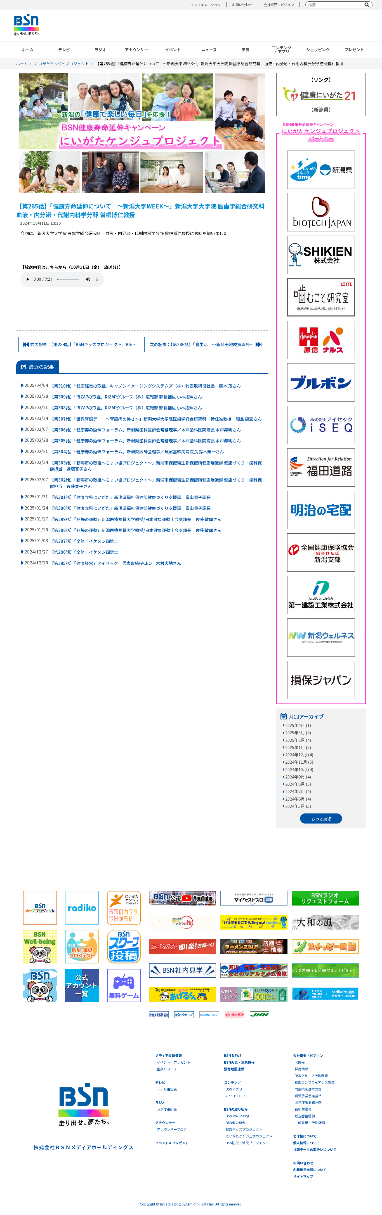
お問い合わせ (242, 4)
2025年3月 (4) (298, 732)
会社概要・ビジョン (279, 4)
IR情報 (300, 1062)
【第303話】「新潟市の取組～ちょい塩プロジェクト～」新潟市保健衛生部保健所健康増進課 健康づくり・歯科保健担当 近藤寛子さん (156, 466)
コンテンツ (232, 1082)
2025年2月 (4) (298, 740)
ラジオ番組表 (167, 1109)
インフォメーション (205, 4)
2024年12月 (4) (299, 754)
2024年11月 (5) (299, 762)
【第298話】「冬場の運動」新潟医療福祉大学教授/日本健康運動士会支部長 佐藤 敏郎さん (135, 530)
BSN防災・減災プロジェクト (247, 1142)
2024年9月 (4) (298, 777)
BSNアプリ (234, 1089)
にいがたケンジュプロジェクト (61, 63)
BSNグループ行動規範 (311, 1075)
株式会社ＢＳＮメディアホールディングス (83, 1147)
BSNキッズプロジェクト (244, 1129)
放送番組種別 (305, 1115)
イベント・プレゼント (173, 1062)
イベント (173, 49)
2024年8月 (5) (298, 784)
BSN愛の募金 (236, 1122)
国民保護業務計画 (308, 1102)
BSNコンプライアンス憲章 (315, 1082)
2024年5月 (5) (298, 806)
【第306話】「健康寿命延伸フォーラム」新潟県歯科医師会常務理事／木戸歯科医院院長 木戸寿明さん (145, 430)
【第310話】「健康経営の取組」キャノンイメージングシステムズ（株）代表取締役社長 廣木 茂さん (145, 386)
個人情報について (306, 1142)
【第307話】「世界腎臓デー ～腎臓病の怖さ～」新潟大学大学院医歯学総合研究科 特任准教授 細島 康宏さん (156, 419)
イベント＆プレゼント (172, 1142)
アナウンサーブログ (172, 1129)
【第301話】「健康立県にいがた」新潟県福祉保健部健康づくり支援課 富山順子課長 (130, 497)
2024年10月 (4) (299, 769)
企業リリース (167, 1068)
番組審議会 (303, 1109)
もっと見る (321, 819)
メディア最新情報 (168, 1055)
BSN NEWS (233, 1055)
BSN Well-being (237, 1115)
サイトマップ (303, 1176)
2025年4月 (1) (298, 725)
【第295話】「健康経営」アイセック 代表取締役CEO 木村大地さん (115, 563)
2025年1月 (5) (298, 747)
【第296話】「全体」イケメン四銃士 (84, 552)
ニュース (209, 49)
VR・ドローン (236, 1095)
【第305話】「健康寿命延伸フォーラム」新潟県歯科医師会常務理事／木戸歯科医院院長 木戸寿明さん (145, 441)
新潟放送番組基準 (308, 1095)
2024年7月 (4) (298, 791)
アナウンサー (136, 49)
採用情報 (301, 1068)
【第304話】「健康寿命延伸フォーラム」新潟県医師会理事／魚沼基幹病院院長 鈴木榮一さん (137, 451)
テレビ (64, 49)
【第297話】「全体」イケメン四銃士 (84, 541)
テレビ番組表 (167, 1089)
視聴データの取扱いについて (315, 1149)
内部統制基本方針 (308, 1089)
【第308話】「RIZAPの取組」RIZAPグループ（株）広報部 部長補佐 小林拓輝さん (126, 408)
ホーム (28, 49)
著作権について (305, 1136)
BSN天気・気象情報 (239, 1062)
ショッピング (318, 49)
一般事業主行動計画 (310, 1122)
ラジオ (100, 49)
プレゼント (354, 49)
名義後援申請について (310, 1169)
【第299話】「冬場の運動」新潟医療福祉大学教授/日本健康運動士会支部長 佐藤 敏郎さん (135, 519)
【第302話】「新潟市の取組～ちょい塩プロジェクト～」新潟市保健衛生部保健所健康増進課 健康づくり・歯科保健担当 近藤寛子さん (156, 483)
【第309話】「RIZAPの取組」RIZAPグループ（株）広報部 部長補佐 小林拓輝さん (126, 397)
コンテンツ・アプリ (281, 49)
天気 (245, 49)
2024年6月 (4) (298, 799)
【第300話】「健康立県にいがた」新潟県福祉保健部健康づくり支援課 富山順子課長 (130, 508)
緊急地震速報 (234, 1068)
